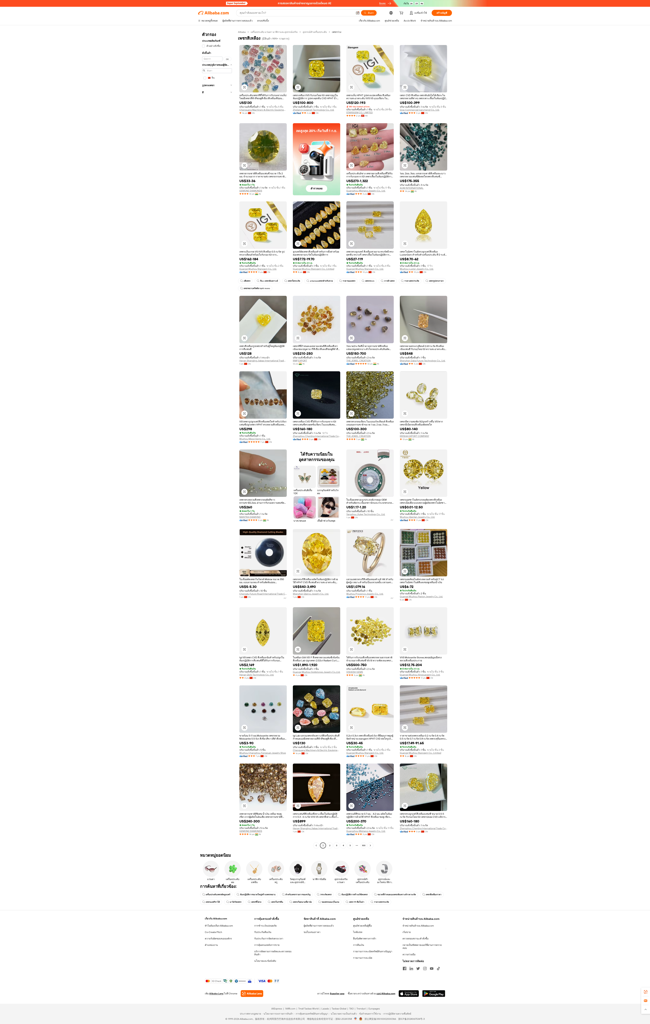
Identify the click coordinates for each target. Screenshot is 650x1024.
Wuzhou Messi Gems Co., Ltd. (254, 438)
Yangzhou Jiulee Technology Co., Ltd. (365, 514)
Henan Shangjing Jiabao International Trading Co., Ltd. (263, 360)
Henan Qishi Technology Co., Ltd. (256, 674)
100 (363, 845)
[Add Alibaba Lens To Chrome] (252, 993)
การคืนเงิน (358, 945)
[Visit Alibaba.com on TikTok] (438, 968)
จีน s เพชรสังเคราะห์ (269, 281)
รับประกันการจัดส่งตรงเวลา (268, 938)
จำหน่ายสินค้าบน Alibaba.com (418, 925)
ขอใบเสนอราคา (312, 932)
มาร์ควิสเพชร (235, 902)
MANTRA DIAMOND (250, 517)
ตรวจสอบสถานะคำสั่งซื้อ (415, 938)
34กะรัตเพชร (326, 894)
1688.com (290, 1008)
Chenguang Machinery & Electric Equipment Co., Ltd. (263, 109)
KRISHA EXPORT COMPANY (414, 436)
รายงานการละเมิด (362, 957)
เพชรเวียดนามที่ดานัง (302, 902)
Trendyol (361, 1008)
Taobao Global (339, 1008)
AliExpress (276, 1008)
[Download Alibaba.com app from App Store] (409, 993)
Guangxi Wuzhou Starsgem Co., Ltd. (258, 269)
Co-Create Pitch (213, 932)
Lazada (325, 1008)
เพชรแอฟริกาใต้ (213, 902)
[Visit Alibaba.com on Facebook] (405, 968)
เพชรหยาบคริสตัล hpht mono (257, 288)
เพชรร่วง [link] (336, 32)
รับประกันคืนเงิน (262, 932)
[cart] (402, 13)
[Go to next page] (370, 845)
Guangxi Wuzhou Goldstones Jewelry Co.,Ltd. (316, 672)
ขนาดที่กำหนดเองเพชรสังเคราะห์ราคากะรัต (396, 894)
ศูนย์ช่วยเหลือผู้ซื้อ (362, 925)
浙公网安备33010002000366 (380, 1019)
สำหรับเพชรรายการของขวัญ (297, 894)
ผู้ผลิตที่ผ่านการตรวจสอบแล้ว (319, 925)
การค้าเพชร (389, 281)
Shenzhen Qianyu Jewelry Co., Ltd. (311, 593)
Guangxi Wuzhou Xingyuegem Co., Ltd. (420, 674)
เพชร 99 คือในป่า (356, 902)
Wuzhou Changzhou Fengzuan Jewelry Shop (262, 753)
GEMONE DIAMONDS (250, 190)
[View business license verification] (355, 1019)
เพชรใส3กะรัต (294, 281)
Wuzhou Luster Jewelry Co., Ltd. (417, 269)
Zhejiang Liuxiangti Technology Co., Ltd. (313, 109)
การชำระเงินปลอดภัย (265, 925)
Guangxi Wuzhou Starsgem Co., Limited (313, 269)
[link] (645, 991)
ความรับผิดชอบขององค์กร (218, 938)
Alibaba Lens (216, 993)
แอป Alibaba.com (385, 993)
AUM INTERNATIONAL (412, 188)
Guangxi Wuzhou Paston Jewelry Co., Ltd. (421, 596)
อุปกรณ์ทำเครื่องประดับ (315, 32)
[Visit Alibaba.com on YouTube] (432, 968)
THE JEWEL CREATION (358, 360)
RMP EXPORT (300, 360)
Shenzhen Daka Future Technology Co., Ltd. (422, 360)
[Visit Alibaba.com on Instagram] (425, 968)
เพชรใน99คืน (277, 902)
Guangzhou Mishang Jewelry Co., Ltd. (365, 190)
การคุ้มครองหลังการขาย (266, 945)
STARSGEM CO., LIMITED (359, 112)
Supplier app (337, 993)
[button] (358, 13)
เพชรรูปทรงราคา (436, 281)
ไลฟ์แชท (357, 932)
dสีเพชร (247, 281)
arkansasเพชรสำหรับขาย (321, 281)
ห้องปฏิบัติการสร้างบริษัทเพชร (354, 894)
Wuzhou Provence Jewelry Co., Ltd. (364, 593)
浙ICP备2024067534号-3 (411, 1019)
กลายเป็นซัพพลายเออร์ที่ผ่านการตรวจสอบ (422, 946)
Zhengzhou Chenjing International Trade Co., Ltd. (316, 436)
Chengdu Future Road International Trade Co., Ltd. (263, 593)
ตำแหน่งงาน (211, 945)
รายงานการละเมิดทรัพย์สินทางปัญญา (372, 951)
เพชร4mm (369, 281)
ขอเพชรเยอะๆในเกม (330, 902)
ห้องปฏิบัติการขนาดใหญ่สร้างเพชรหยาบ (258, 894)
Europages (374, 1008)
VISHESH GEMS (354, 672)
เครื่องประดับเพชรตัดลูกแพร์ (218, 894)
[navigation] (217, 439)
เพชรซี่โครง (256, 902)
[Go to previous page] (316, 845)
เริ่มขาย (407, 932)
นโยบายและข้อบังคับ (265, 961)
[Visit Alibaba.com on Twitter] (418, 968)
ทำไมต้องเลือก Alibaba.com (219, 925)
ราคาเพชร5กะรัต (381, 902)
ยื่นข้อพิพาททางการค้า (364, 938)
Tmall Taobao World (308, 1008)
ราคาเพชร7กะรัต (411, 281)
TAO (351, 1008)
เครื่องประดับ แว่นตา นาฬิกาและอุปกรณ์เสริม (274, 32)
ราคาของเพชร (349, 281)
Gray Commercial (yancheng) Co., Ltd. (419, 109)
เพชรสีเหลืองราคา (433, 894)
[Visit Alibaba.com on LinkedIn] (411, 968)
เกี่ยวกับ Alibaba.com (216, 918)
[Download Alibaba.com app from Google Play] (433, 993)
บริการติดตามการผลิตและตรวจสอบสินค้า (272, 953)
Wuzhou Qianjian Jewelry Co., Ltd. (417, 517)
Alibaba (242, 32)
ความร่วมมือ (409, 954)
